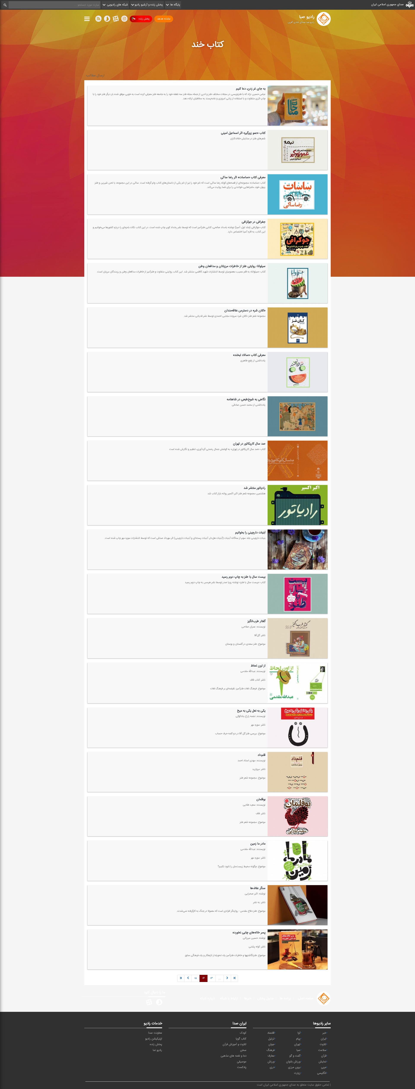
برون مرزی (294, 1067)
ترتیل (271, 1038)
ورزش (271, 1061)
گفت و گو (294, 1056)
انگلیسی (321, 1073)
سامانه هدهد (163, 19)
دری (272, 1067)
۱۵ (195, 978)
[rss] (98, 19)
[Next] (188, 978)
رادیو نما (157, 1050)
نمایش (322, 1061)
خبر (324, 1033)
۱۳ (211, 978)
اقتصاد (271, 1033)
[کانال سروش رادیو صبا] (159, 1003)
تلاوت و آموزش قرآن (234, 1044)
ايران (323, 1038)
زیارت (297, 1073)
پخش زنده (144, 19)
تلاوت (323, 1044)
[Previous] (234, 978)
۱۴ (203, 978)
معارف (271, 1056)
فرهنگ (271, 1050)
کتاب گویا (241, 1038)
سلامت (322, 1050)
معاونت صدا (155, 1033)
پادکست (241, 1067)
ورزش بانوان (293, 1061)
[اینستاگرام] (124, 19)
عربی (323, 1067)
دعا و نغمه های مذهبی (233, 1056)
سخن (243, 1050)
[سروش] (107, 19)
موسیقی (241, 1061)
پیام (298, 1038)
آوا (299, 1033)
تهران (297, 1044)
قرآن (323, 1056)
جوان (271, 1044)
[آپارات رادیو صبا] (149, 1003)
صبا (298, 1050)
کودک (243, 1033)
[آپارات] (115, 19)
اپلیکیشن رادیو (153, 1038)
